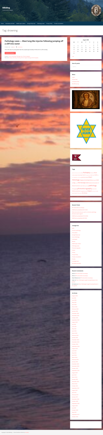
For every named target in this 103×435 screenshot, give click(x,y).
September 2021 (75, 388)
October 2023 (75, 368)
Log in (73, 77)
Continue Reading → (10, 53)
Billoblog (6, 7)
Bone (93, 172)
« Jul (73, 56)
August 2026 (75, 295)
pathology (93, 185)
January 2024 (75, 361)
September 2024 (75, 346)
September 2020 (75, 403)
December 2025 (75, 313)
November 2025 (75, 315)
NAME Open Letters (20, 23)
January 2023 (75, 379)
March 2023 (74, 377)
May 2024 (74, 353)
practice (78, 191)
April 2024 (74, 355)
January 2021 (75, 397)
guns (80, 177)
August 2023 (75, 372)
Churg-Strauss (88, 175)
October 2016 (75, 416)
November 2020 (75, 399)
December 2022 (75, 381)
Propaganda (82, 191)
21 (89, 49)
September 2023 (75, 370)
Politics (74, 191)
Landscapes (74, 239)
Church (83, 175)
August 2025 (75, 322)
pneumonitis (94, 188)
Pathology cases (40, 23)
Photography (74, 188)
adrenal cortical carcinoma (76, 172)
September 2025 (75, 320)
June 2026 (74, 300)
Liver (97, 180)
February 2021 (75, 394)
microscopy (82, 183)
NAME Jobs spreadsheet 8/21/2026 (80, 210)
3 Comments (19, 47)
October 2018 (75, 410)
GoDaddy (27, 432)
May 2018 (74, 412)
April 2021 (74, 392)
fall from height (24, 57)
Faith (96, 175)
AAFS (73, 228)
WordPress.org (75, 83)
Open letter (82, 185)
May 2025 (74, 328)
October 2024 (75, 344)
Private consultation (58, 23)
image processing (84, 180)
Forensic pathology (12, 56)
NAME (87, 183)
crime (93, 175)
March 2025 (74, 333)
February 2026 (75, 309)
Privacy (73, 252)
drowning (19, 57)
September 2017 (75, 414)
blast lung (14, 57)
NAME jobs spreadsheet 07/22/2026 (80, 216)
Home (2, 23)
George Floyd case (31, 23)
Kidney (91, 180)
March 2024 (74, 357)
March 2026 (74, 306)
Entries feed (74, 79)
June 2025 (74, 326)
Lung (73, 183)
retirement (94, 191)
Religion (90, 191)
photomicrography (34, 57)
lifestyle (94, 180)
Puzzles (73, 259)
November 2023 (75, 366)
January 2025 (75, 337)
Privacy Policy (49, 23)
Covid (91, 175)
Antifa (82, 172)
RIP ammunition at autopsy (78, 207)
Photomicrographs (26, 56)
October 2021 (75, 386)
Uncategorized (75, 261)
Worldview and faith (10, 23)
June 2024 (74, 350)
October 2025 (75, 317)
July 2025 (74, 324)
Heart (90, 177)
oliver (14, 47)
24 (74, 51)
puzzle (86, 191)
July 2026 (74, 298)
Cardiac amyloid (75, 175)
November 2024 (75, 342)
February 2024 (75, 359)
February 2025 (75, 335)
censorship (80, 175)
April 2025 (74, 331)
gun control (78, 177)
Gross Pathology (75, 237)
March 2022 (74, 383)
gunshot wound (84, 177)
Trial (78, 193)
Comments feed (75, 81)
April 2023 (74, 375)
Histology (29, 57)
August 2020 (75, 405)
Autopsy (10, 57)
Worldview (84, 193)
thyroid (76, 193)
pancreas (86, 185)
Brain (95, 172)
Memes (73, 241)
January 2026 (75, 311)
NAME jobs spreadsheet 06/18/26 (79, 218)
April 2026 (74, 304)
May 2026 (74, 302)
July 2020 (74, 408)
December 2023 (75, 364)
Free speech (74, 232)
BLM (91, 172)
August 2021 (75, 390)
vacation (80, 193)
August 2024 (75, 348)
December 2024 (75, 339)
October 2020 (75, 401)
